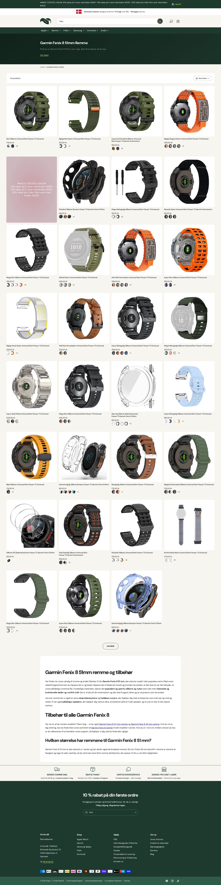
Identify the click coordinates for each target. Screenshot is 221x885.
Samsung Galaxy (84, 847)
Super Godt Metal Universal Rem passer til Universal (27, 414)
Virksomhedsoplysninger (93, 881)
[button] (44, 30)
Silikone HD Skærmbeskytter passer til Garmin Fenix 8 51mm (30, 553)
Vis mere (44, 55)
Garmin (55, 30)
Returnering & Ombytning (125, 858)
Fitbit (65, 30)
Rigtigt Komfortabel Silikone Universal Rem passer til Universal (189, 484)
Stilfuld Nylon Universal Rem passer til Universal (78, 277)
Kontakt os (118, 861)
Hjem (42, 67)
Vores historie (156, 839)
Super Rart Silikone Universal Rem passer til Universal (185, 277)
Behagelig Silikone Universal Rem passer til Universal (133, 484)
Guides (117, 850)
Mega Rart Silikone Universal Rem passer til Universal (27, 277)
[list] (110, 12)
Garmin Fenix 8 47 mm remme (113, 724)
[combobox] (110, 21)
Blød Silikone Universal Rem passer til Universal (25, 484)
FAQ (115, 839)
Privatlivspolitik (58, 881)
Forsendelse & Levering (124, 854)
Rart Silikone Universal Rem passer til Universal (25, 139)
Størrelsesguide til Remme (125, 843)
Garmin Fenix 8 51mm (55, 67)
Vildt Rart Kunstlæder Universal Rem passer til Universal (81, 346)
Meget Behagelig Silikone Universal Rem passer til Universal (135, 209)
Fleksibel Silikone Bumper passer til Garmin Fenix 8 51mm (82, 209)
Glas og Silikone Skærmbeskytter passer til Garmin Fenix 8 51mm (125, 415)
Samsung (77, 30)
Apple (44, 30)
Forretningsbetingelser (75, 881)
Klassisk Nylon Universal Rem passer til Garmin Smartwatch (188, 209)
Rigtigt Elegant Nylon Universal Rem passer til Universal (186, 139)
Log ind (178, 4)
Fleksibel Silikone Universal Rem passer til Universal (132, 553)
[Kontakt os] (171, 21)
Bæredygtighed (157, 847)
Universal (91, 30)
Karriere (154, 850)
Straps (48, 881)
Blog (152, 854)
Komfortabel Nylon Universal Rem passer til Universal (185, 553)
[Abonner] (135, 812)
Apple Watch (82, 839)
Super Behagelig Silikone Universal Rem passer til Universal (135, 346)
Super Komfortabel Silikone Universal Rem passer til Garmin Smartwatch (126, 140)
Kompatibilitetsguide (123, 847)
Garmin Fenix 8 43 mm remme (145, 724)
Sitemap (127, 881)
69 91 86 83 (48, 862)
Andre (104, 30)
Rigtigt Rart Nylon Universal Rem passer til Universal (80, 139)
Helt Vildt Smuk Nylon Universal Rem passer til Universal (134, 277)
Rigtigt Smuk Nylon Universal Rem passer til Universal (27, 346)
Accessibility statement (113, 881)
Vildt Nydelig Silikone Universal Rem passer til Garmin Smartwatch (73, 554)
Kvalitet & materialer (159, 843)
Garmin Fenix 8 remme (102, 727)
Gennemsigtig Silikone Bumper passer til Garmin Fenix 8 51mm (84, 484)
